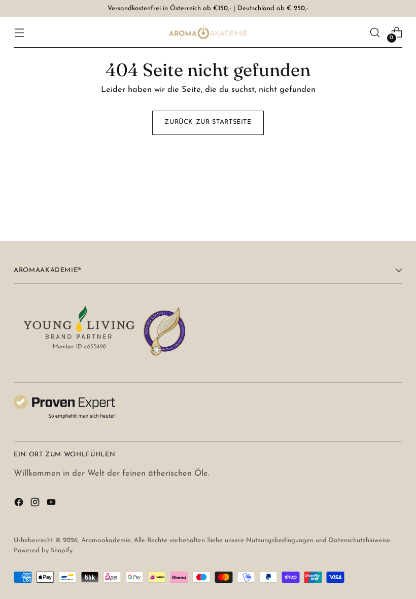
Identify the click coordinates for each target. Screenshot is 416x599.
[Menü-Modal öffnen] (19, 32)
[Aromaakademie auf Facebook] (20, 504)
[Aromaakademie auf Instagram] (36, 504)
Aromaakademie (106, 540)
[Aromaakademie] (208, 32)
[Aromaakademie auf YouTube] (52, 504)
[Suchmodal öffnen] (375, 32)
